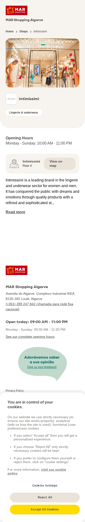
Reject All (45, 497)
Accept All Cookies (45, 509)
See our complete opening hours (30, 336)
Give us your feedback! (42, 367)
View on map (56, 163)
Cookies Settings (45, 485)
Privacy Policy (15, 390)
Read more (15, 212)
